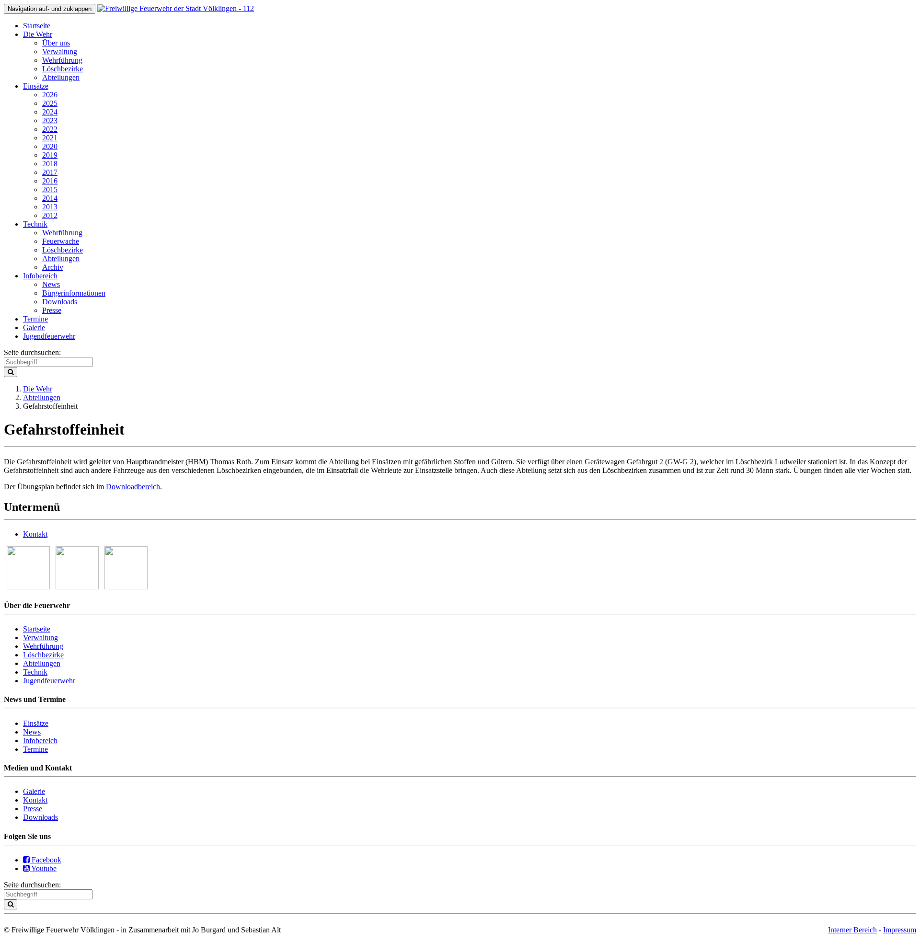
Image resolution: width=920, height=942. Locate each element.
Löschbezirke (62, 69)
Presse (51, 310)
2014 (50, 198)
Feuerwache (60, 241)
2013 (50, 207)
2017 (50, 172)
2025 (50, 103)
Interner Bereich (852, 930)
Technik (35, 224)
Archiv (52, 267)
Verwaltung (59, 51)
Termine (35, 319)
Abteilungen (61, 77)
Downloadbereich (133, 486)
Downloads (59, 302)
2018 (50, 164)
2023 (50, 120)
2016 (50, 181)
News (51, 284)
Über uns (56, 43)
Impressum (899, 930)
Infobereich (40, 276)
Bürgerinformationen (73, 293)
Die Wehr (37, 34)
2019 (50, 155)
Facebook (45, 860)
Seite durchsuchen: (32, 352)
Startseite (36, 26)
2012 (50, 215)
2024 (50, 112)
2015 (50, 189)
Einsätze (35, 86)
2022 (50, 129)
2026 (50, 95)
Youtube (43, 868)
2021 (50, 138)
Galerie (34, 327)
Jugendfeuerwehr (49, 336)
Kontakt (35, 534)
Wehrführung (62, 60)
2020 (50, 146)
